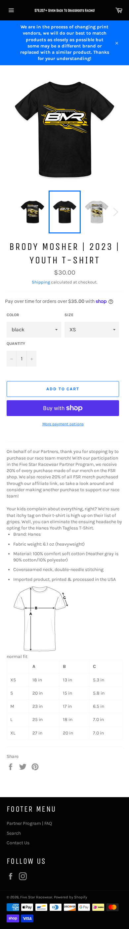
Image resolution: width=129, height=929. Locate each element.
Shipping (41, 282)
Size (68, 315)
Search (14, 833)
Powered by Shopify (70, 897)
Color (13, 315)
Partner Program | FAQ (29, 823)
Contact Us (18, 843)
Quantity (16, 343)
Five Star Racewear (36, 897)
